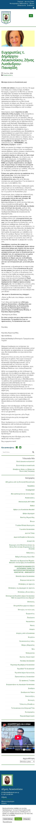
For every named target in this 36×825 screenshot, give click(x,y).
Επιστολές (31, 602)
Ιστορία (32, 629)
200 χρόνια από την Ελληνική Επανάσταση (20, 482)
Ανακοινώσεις (8, 75)
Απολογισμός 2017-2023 (27, 502)
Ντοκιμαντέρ (30, 653)
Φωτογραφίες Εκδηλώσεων (19, 3)
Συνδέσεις (30, 5)
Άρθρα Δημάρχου (29, 513)
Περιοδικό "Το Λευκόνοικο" (26, 669)
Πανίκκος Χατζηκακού (27, 661)
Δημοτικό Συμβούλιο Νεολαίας (24, 537)
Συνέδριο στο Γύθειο (28, 692)
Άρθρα (32, 505)
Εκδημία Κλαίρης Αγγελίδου (25, 557)
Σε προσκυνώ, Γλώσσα (27, 680)
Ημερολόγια (30, 621)
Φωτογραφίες (30, 712)
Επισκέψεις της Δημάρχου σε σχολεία (22, 588)
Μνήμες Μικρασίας (28, 645)
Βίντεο (32, 3)
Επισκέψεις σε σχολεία (27, 584)
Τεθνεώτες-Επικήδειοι (27, 704)
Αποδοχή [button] (18, 819)
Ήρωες (32, 625)
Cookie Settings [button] (8, 819)
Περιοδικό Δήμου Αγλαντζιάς (25, 673)
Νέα (33, 649)
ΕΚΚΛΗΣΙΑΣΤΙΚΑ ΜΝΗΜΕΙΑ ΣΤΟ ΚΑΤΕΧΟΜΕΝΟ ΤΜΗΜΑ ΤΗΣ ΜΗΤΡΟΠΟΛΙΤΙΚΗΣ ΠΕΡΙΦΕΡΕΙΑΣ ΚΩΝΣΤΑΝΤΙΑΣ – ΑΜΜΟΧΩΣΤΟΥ (24, 569)
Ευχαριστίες (30, 613)
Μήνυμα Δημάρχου (7, 801)
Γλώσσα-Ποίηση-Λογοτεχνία (25, 525)
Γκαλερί (20, 1)
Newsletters (31, 486)
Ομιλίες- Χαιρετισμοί (27, 657)
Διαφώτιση (31, 541)
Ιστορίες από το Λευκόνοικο (25, 633)
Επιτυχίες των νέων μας (26, 610)
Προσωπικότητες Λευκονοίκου (25, 676)
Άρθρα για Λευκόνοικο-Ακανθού (24, 509)
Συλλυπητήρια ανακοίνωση (25, 465)
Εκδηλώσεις (30, 553)
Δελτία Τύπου (29, 1)
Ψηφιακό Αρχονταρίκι (27, 716)
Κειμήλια (31, 637)
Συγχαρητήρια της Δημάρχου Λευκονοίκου (20, 684)
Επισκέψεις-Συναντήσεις (26, 592)
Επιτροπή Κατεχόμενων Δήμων (24, 606)
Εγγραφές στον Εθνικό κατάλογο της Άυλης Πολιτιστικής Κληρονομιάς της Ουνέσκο (22, 547)
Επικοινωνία (22, 5)
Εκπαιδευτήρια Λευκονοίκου (25, 576)
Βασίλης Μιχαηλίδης (27, 517)
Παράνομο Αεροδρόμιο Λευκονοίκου (23, 665)
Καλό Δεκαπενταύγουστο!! (26, 461)
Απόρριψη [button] (27, 819)
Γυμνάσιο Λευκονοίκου (27, 529)
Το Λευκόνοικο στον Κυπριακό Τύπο (23, 708)
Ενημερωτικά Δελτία (27, 580)
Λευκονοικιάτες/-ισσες (27, 641)
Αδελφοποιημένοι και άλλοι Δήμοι (23, 494)
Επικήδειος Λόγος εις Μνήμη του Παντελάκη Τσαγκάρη (24, 470)
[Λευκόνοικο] (18, 17)
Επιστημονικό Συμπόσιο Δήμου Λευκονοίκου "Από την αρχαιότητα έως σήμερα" (20, 597)
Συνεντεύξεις (30, 696)
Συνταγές (31, 700)
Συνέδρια (31, 688)
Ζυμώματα (31, 617)
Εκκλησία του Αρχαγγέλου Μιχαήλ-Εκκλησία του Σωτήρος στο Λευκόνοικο (22, 561)
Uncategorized (30, 490)
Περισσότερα (7, 822)
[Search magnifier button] (33, 452)
